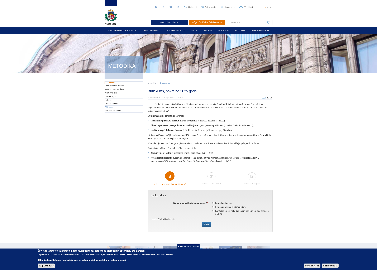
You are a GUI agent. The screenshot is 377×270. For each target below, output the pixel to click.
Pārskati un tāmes (151, 31)
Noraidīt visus (312, 266)
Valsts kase (240, 31)
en (271, 8)
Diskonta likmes (111, 104)
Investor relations (260, 31)
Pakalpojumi (223, 31)
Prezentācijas (110, 97)
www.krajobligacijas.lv (169, 22)
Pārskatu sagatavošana (114, 89)
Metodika (208, 31)
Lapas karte (230, 7)
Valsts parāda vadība (175, 31)
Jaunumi (194, 31)
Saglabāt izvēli (46, 266)
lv (265, 8)
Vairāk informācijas (164, 255)
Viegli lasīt (248, 7)
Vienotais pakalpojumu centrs (122, 31)
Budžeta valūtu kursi (113, 111)
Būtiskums (165, 83)
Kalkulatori (109, 100)
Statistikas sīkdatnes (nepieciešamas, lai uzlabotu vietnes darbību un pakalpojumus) (83, 260)
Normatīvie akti (111, 93)
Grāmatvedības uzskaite (114, 86)
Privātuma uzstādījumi (188, 246)
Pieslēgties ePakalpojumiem (210, 22)
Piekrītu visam (330, 266)
